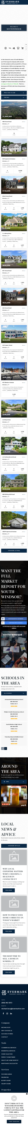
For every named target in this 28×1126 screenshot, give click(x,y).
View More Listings (14, 550)
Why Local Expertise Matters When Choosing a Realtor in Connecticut (13, 873)
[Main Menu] (25, 6)
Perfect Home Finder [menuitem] (8, 1057)
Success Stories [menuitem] (7, 1034)
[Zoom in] (26, 45)
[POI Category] (6, 48)
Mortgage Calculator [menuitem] (9, 1063)
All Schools (8, 693)
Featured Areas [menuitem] (6, 1074)
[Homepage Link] (10, 2)
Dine (7, 781)
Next (25, 796)
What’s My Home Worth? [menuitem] (9, 1060)
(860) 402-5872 (6, 1003)
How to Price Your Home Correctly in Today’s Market (13, 917)
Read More (9, 890)
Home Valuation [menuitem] (7, 1054)
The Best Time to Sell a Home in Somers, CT (12, 958)
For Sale (6, 97)
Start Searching (14, 1121)
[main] (14, 492)
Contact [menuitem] (4, 1037)
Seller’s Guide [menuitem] (6, 1084)
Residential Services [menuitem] (8, 1051)
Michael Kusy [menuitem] (5, 1027)
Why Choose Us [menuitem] (6, 1031)
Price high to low (9, 93)
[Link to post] (14, 857)
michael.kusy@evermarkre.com (13, 1009)
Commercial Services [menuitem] (8, 1048)
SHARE (24, 787)
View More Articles (14, 846)
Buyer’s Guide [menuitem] (5, 1080)
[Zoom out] (26, 47)
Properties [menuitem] (5, 1077)
